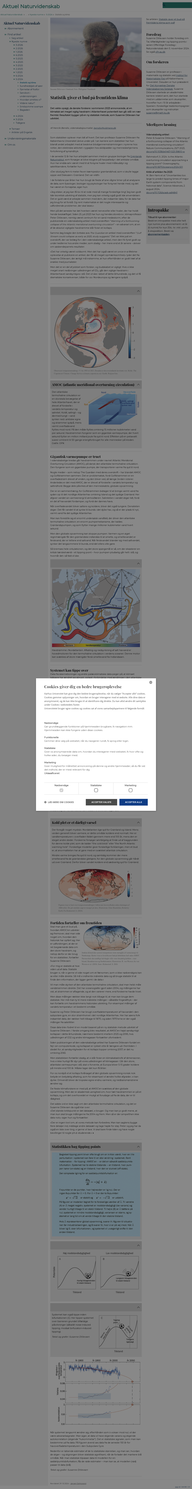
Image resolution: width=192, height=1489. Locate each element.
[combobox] (150, 682)
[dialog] (96, 744)
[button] (59, 802)
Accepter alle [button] (133, 802)
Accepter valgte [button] (101, 802)
